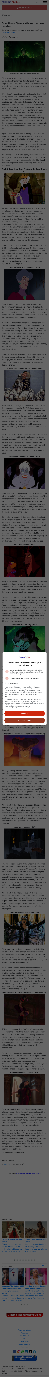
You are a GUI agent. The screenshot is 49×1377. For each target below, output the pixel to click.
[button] (24, 683)
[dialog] (25, 688)
